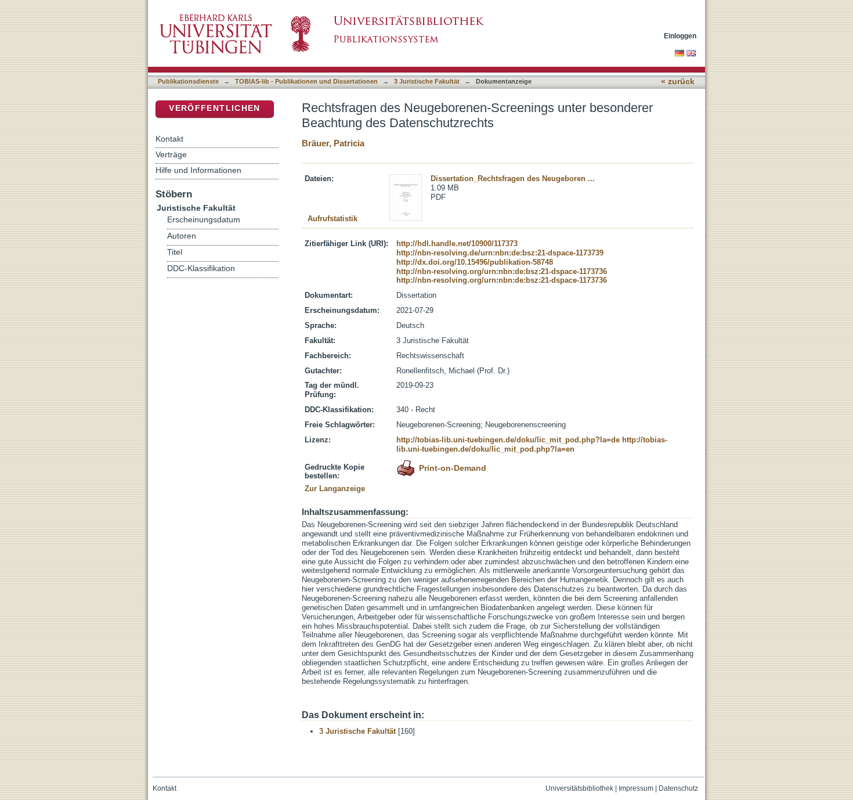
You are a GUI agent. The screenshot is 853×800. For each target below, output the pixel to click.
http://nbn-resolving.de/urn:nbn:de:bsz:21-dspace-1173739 (499, 252)
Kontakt (169, 138)
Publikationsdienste (188, 81)
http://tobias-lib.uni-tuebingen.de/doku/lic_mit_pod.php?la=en (531, 444)
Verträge (171, 154)
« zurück (678, 81)
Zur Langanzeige (335, 488)
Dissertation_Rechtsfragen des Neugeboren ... (513, 178)
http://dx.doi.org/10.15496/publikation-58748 (474, 262)
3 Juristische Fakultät (427, 81)
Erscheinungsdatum (203, 219)
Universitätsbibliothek (579, 788)
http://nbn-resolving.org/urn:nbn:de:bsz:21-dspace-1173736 (501, 271)
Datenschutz (678, 788)
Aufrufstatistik (332, 218)
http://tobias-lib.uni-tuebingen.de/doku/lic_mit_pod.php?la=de (508, 439)
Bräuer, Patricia (333, 143)
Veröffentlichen (214, 108)
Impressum (636, 788)
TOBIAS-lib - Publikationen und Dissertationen (306, 81)
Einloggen (680, 35)
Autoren (181, 236)
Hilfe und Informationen (198, 170)
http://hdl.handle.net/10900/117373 (457, 243)
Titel (174, 252)
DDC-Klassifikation (201, 268)
